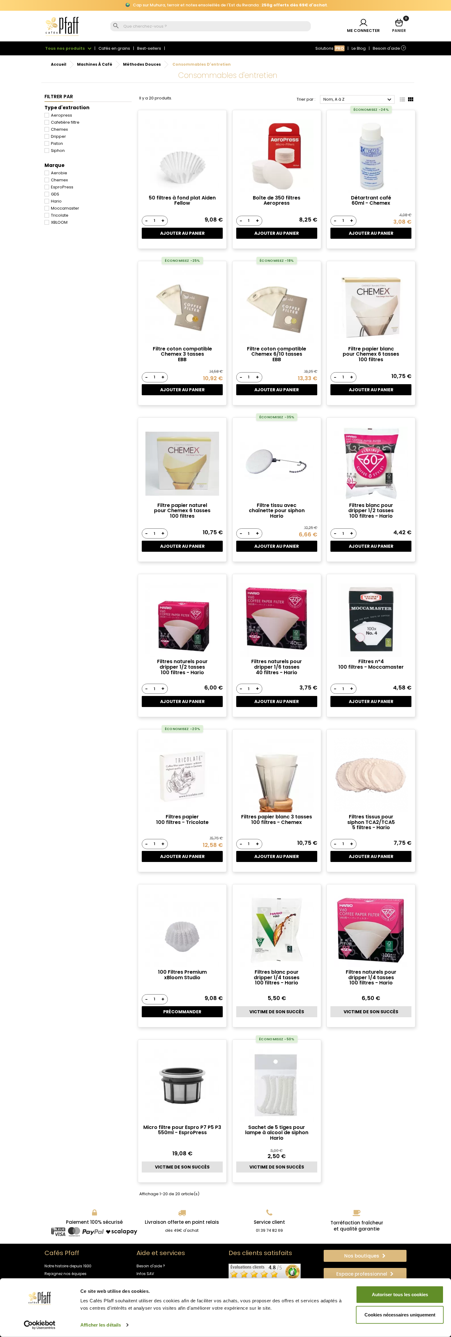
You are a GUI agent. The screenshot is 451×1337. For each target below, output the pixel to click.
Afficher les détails (100, 1324)
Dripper (58, 136)
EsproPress (62, 187)
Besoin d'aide (388, 48)
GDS (55, 194)
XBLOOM (59, 222)
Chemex (59, 129)
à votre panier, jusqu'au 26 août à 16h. (226, 5)
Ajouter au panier (182, 233)
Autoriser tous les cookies (400, 1294)
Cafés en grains (114, 48)
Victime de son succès (276, 1012)
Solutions (329, 48)
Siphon (58, 150)
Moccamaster (65, 208)
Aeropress (61, 115)
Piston (57, 143)
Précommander (182, 1012)
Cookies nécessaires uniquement (399, 1314)
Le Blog (359, 48)
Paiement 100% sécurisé (94, 1222)
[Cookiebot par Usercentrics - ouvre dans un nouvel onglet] (40, 1325)
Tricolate (59, 215)
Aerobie (59, 173)
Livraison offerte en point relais (182, 1222)
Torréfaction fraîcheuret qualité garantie (356, 1225)
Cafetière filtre (65, 122)
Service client (269, 1222)
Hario (56, 201)
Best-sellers (149, 48)
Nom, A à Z (358, 99)
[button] (365, 1256)
